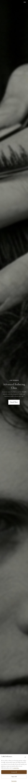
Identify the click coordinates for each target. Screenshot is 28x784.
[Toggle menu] (25, 2)
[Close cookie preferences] (25, 757)
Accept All (14, 772)
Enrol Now (14, 402)
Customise (14, 781)
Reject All (14, 776)
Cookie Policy (16, 768)
